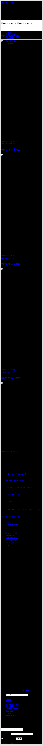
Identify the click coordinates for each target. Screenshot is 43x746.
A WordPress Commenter (16, 509)
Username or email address (12, 727)
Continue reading (9, 141)
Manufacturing (12, 704)
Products (10, 38)
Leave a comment (8, 143)
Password (5, 734)
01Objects (26, 690)
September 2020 (12, 533)
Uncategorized (12, 524)
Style (8, 522)
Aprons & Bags (10, 35)
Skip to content (7, 2)
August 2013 (11, 544)
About (8, 702)
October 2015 (12, 537)
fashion (8, 516)
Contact (9, 711)
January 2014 (11, 540)
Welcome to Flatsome (15, 480)
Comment (21, 474)
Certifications (12, 708)
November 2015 (12, 535)
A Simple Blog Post (13, 494)
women (16, 516)
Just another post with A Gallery (19, 487)
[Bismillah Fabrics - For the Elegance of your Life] (17, 23)
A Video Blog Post (13, 501)
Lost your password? (9, 743)
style (12, 516)
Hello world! (11, 474)
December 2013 (12, 542)
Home (8, 32)
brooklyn (3, 516)
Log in (19, 739)
